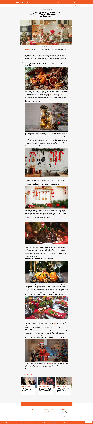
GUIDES (55, 5)
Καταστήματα (34, 413)
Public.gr (73, 2)
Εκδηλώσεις (61, 2)
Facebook (60, 417)
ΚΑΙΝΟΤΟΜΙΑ (47, 405)
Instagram (68, 417)
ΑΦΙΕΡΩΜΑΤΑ (40, 405)
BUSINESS (54, 405)
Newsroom (23, 413)
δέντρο (31, 56)
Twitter (63, 417)
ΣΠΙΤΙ (47, 5)
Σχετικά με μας (35, 409)
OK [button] (88, 422)
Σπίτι (43, 9)
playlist (54, 323)
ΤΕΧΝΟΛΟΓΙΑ (24, 5)
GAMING (30, 5)
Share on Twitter (22, 63)
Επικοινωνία (34, 411)
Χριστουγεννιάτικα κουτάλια (49, 178)
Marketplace (23, 409)
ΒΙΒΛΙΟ (17, 5)
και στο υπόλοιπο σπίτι (56, 59)
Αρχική (42, 9)
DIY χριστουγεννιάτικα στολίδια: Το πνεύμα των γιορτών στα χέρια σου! (45, 389)
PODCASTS (61, 5)
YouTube (65, 417)
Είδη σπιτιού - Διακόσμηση (48, 9)
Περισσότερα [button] (73, 422)
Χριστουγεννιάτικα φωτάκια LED (41, 142)
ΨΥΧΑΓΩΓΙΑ (37, 5)
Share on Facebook (22, 60)
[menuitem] (19, 6)
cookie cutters (51, 94)
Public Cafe (23, 411)
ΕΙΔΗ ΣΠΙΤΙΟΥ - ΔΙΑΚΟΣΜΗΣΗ (26, 386)
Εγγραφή (50, 416)
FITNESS (43, 5)
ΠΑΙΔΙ (52, 5)
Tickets (67, 2)
